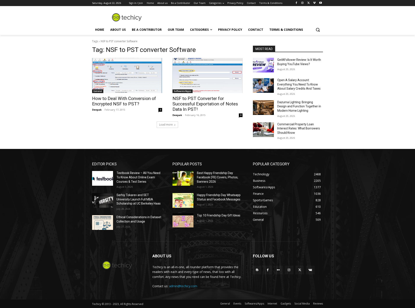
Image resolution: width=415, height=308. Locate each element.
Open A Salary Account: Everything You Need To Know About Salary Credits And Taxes (299, 84)
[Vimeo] (314, 3)
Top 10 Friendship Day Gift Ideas (218, 215)
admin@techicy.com (183, 286)
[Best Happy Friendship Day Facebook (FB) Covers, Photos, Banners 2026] (182, 178)
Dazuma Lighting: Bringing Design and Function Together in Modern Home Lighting (299, 106)
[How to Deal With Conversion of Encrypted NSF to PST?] (127, 75)
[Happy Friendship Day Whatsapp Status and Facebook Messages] (182, 200)
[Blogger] (257, 270)
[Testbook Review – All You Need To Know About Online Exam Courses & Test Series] (102, 178)
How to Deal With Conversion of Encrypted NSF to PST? (124, 101)
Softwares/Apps (182, 91)
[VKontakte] (310, 270)
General (97, 91)
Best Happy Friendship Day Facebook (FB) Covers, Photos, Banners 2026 (217, 177)
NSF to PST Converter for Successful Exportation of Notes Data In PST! (205, 104)
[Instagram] (302, 3)
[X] (308, 3)
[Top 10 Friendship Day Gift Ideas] (182, 220)
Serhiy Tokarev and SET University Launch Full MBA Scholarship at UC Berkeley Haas (139, 199)
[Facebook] (296, 3)
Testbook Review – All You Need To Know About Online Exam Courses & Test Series (138, 177)
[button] (318, 29)
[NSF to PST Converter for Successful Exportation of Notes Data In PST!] (207, 75)
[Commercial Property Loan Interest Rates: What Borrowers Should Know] (263, 129)
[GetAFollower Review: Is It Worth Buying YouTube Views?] (263, 65)
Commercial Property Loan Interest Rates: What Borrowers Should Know (298, 128)
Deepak (97, 109)
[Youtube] (320, 3)
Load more (166, 124)
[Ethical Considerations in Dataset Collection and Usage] (102, 222)
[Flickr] (278, 270)
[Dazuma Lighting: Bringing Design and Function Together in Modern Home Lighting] (263, 107)
